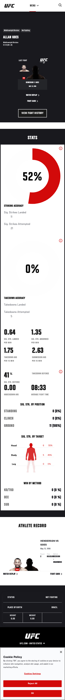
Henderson (47, 541)
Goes (43, 545)
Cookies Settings (32, 674)
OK (32, 693)
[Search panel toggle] (60, 5)
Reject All (32, 684)
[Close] (61, 652)
